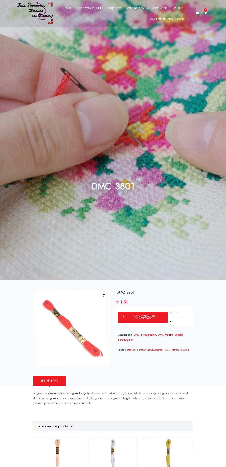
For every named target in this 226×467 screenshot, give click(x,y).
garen (175, 350)
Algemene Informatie (167, 19)
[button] (104, 296)
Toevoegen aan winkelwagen (144, 317)
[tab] (49, 381)
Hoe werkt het (89, 8)
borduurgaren (155, 350)
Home (67, 8)
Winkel (178, 8)
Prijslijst (114, 8)
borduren (130, 350)
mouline (185, 350)
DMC (167, 350)
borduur (141, 350)
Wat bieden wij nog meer (147, 8)
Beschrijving (49, 381)
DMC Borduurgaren (145, 335)
